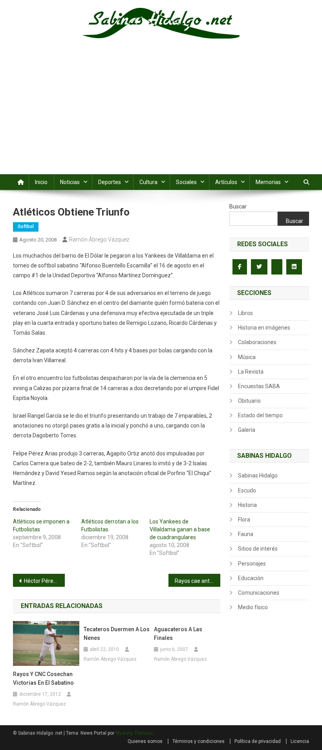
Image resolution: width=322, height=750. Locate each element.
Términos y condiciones (198, 741)
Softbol (26, 226)
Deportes (109, 182)
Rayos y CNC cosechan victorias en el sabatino (43, 678)
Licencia (300, 741)
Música (247, 357)
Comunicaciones (258, 593)
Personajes (252, 563)
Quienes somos (145, 741)
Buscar (238, 206)
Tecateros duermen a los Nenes (117, 633)
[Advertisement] (161, 115)
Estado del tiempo (260, 415)
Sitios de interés (258, 548)
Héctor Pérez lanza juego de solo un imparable (44, 581)
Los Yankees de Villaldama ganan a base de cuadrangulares (180, 529)
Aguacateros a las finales (178, 633)
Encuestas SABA (259, 386)
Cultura (148, 182)
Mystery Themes (133, 733)
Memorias (268, 182)
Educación (250, 578)
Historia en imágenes (264, 327)
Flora (244, 519)
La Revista (250, 372)
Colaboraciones (257, 342)
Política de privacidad (257, 741)
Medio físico (253, 607)
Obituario (249, 401)
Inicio (41, 182)
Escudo (247, 490)
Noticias (70, 182)
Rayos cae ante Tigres (197, 581)
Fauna (245, 534)
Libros (245, 313)
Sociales (186, 182)
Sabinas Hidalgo (258, 475)
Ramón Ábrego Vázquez (99, 239)
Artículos (226, 182)
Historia (247, 505)
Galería (246, 430)
